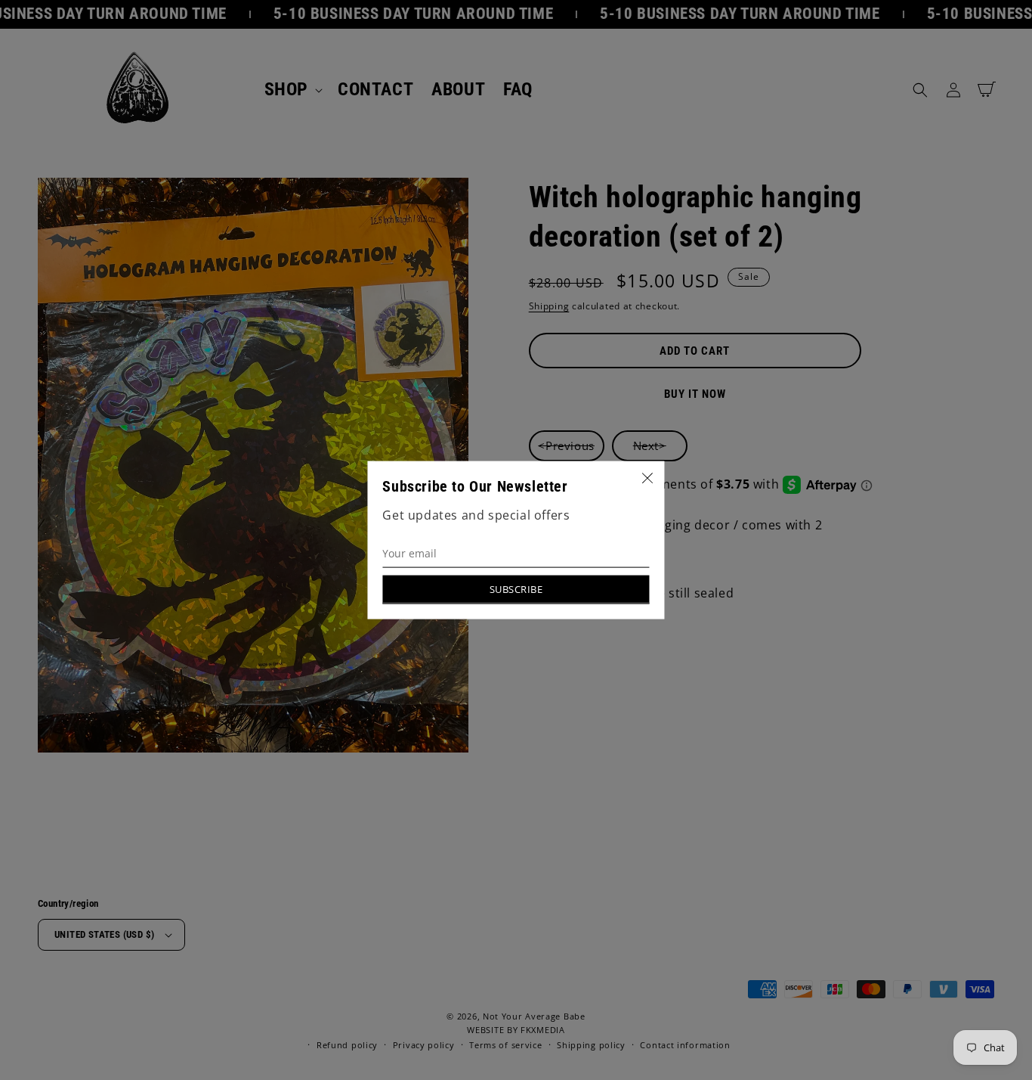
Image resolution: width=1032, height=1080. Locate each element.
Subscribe (516, 588)
